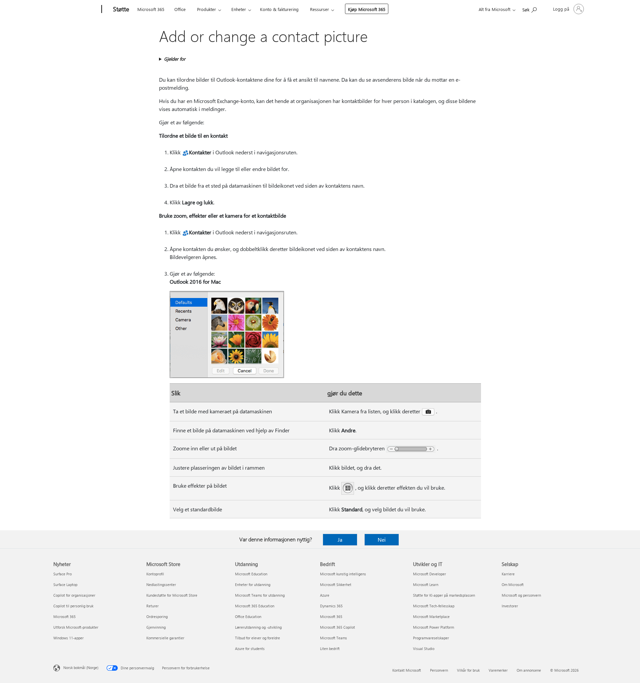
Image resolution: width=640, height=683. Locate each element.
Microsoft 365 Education (254, 605)
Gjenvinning (156, 627)
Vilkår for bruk (468, 670)
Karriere (508, 573)
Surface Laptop (65, 584)
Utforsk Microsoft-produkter (75, 627)
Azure (324, 595)
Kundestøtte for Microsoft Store (171, 595)
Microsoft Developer (429, 573)
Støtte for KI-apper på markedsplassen (444, 595)
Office (180, 9)
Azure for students (250, 648)
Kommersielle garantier (165, 637)
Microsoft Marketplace (431, 616)
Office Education (248, 616)
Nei (382, 539)
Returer (152, 605)
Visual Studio (423, 648)
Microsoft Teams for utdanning (260, 595)
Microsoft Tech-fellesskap (433, 605)
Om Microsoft (513, 584)
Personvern (439, 670)
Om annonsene (529, 670)
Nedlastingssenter (161, 584)
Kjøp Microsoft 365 (366, 9)
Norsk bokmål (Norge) (80, 667)
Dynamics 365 (331, 605)
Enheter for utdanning (252, 584)
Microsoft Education (251, 573)
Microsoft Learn (425, 584)
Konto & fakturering (279, 9)
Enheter (238, 9)
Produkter (206, 9)
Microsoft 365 (150, 9)
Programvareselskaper (431, 637)
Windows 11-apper (68, 637)
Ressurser (319, 9)
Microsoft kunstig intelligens (343, 573)
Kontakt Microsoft (406, 670)
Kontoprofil (155, 573)
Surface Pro (62, 573)
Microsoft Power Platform (433, 627)
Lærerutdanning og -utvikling (258, 627)
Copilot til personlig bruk (73, 605)
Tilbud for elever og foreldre (257, 637)
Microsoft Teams (333, 637)
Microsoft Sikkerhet (335, 584)
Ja (340, 539)
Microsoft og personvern (521, 595)
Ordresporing (157, 616)
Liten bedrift (330, 648)
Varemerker (498, 670)
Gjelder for (174, 59)
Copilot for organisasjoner (74, 595)
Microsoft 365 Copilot (337, 627)
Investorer (510, 605)
